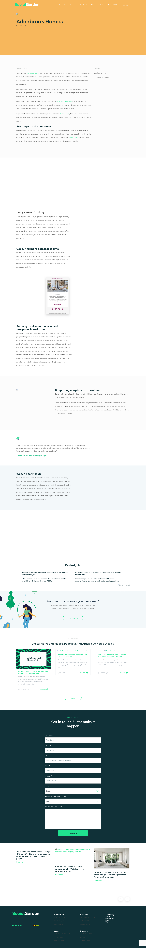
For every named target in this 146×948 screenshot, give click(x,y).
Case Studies (84, 5)
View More (43, 689)
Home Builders (64, 114)
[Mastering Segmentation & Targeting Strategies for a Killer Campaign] (112, 651)
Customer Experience (102, 78)
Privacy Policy (109, 918)
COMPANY (48, 776)
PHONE (47, 766)
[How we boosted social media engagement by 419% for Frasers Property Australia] (73, 855)
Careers (108, 916)
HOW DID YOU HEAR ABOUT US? (55, 797)
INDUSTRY (48, 786)
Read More (20, 862)
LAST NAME (48, 746)
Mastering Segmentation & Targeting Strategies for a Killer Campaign (112, 655)
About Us (53, 5)
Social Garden (73, 138)
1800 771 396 (112, 5)
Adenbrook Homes (32, 73)
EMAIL (47, 756)
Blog (92, 5)
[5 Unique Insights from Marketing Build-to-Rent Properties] (73, 651)
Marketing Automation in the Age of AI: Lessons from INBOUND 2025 (33, 672)
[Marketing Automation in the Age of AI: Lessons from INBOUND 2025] (33, 659)
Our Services (63, 5)
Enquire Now (109, 920)
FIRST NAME (49, 736)
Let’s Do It (125, 5)
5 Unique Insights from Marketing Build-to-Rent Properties (73, 655)
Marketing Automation (64, 102)
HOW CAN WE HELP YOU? (53, 807)
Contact (100, 5)
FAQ (106, 922)
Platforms (73, 5)
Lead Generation (100, 73)
